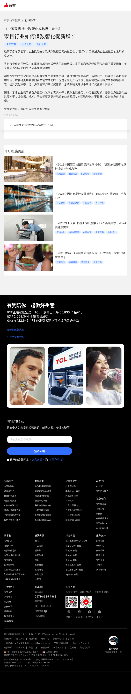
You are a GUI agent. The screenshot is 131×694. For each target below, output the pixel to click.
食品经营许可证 (79, 643)
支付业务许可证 (61, 643)
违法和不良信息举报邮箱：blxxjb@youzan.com (28, 643)
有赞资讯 (45, 647)
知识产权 (33, 638)
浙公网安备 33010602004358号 (23, 652)
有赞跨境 (20, 647)
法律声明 (8, 638)
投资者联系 (40, 616)
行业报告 (30, 20)
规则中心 (45, 638)
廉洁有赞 (70, 638)
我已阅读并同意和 (37, 459)
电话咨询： (45, 594)
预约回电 (39, 451)
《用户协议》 (57, 459)
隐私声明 (20, 638)
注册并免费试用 (15, 329)
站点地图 (72, 647)
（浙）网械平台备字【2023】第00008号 (54, 659)
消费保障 (39, 611)
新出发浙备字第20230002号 (17, 659)
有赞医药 (8, 647)
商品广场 (33, 647)
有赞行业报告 (12, 20)
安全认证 (57, 638)
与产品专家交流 (15, 336)
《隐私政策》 (37, 459)
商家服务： (43, 603)
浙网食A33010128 (12, 662)
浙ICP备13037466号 (58, 655)
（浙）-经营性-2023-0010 (38, 662)
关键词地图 (85, 647)
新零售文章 (58, 647)
